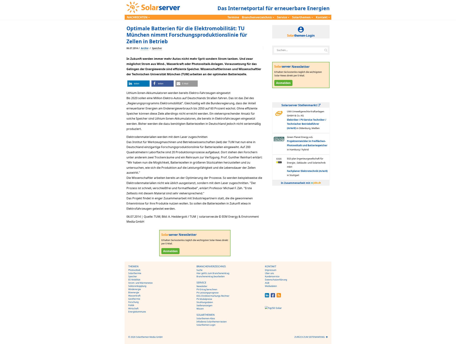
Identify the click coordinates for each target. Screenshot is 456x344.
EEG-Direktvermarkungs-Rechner (212, 295)
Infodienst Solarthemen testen (211, 321)
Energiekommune (137, 311)
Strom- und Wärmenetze (140, 282)
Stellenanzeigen (204, 305)
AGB (267, 282)
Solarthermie (134, 273)
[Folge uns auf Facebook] (273, 296)
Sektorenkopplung (137, 286)
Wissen (200, 308)
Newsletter (201, 286)
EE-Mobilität (134, 279)
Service (282, 17)
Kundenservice (272, 276)
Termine (233, 17)
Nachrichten (137, 17)
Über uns (269, 273)
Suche (199, 270)
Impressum (270, 270)
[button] (138, 83)
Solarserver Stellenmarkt (299, 105)
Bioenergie (133, 292)
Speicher (157, 48)
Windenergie (134, 289)
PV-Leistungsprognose (207, 292)
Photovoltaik (134, 270)
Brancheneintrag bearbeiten (210, 276)
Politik (131, 305)
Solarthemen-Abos (205, 318)
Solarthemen (301, 17)
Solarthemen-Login (205, 324)
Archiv (144, 48)
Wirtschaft (133, 308)
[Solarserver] (153, 7)
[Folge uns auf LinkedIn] (267, 296)
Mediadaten (271, 286)
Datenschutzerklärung (276, 279)
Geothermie (134, 298)
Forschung (133, 302)
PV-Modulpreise (204, 299)
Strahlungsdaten (204, 302)
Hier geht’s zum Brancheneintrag (212, 273)
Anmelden (170, 251)
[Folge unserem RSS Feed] (279, 296)
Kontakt (322, 17)
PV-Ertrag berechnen (206, 289)
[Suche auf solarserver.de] (325, 50)
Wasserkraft (134, 295)
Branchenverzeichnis (257, 17)
